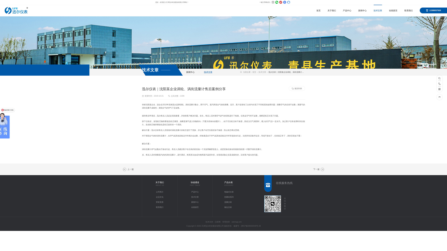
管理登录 (226, 222)
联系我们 (408, 10)
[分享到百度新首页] (284, 2)
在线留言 (393, 10)
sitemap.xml (237, 222)
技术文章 (378, 10)
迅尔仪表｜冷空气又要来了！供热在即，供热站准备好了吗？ (322, 169)
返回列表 (298, 88)
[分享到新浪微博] (280, 2)
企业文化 (159, 197)
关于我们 (332, 10)
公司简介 (159, 192)
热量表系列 (229, 197)
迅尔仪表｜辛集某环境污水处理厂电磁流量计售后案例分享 (124, 169)
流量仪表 (228, 202)
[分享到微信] (276, 2)
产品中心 (347, 10)
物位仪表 (228, 207)
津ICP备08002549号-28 (251, 226)
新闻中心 (362, 10)
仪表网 (217, 222)
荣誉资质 (159, 202)
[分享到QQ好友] (288, 2)
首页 (318, 10)
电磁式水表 (229, 192)
